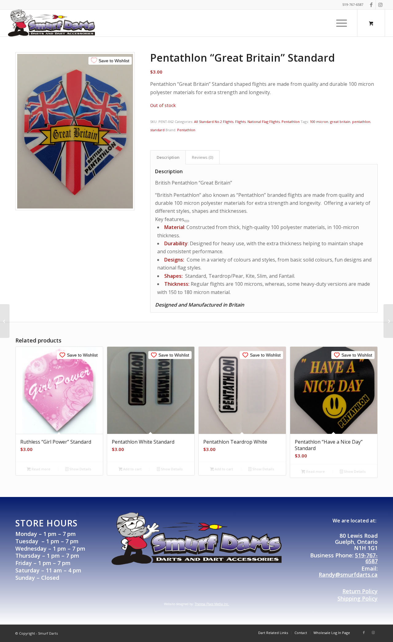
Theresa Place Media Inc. (212, 604)
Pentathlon (291, 121)
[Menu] (339, 23)
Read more (40, 469)
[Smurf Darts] (51, 23)
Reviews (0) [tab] (202, 157)
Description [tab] (168, 157)
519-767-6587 (366, 558)
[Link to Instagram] (380, 4)
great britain (340, 121)
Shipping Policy (357, 598)
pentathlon (361, 121)
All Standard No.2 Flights (213, 121)
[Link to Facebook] (371, 4)
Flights (240, 121)
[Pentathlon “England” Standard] (5, 321)
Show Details (79, 469)
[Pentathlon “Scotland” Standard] (388, 321)
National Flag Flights (263, 121)
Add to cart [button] (132, 469)
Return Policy (360, 591)
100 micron (319, 121)
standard (157, 130)
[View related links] (186, 221)
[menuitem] (341, 23)
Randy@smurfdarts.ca (348, 574)
